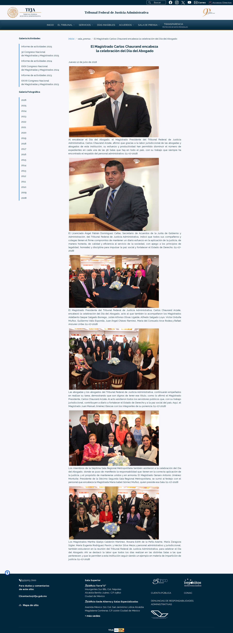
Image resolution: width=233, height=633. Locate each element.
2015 (23, 159)
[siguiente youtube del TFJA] (189, 2)
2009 (23, 192)
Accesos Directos (222, 2)
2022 (23, 121)
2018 (23, 143)
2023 (23, 116)
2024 (23, 111)
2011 (23, 181)
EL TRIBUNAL (65, 25)
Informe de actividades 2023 (36, 75)
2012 (23, 176)
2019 (23, 138)
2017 (23, 149)
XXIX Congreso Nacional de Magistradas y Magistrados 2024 (40, 68)
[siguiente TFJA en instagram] (177, 2)
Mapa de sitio (30, 605)
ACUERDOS (125, 25)
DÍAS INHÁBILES (106, 25)
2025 (23, 105)
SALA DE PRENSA (148, 25)
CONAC (188, 593)
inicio (71, 38)
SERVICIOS (85, 25)
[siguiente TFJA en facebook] (170, 2)
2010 (23, 187)
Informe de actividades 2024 (36, 61)
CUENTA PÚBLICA (161, 593)
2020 (23, 132)
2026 (23, 100)
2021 (23, 127)
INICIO (50, 25)
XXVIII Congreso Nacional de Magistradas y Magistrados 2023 (40, 82)
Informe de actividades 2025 (36, 46)
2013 (23, 170)
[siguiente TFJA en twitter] (183, 2)
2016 (23, 154)
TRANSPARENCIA (173, 24)
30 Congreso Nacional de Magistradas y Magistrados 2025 (40, 54)
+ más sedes (92, 615)
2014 (23, 165)
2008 (23, 198)
